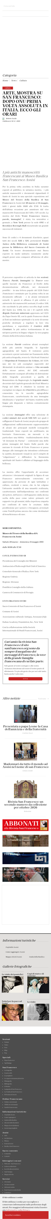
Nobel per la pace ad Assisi (12, 1002)
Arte (5, 1135)
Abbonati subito (9, 1187)
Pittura (6, 1141)
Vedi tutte (43, 699)
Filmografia (8, 1081)
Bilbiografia (8, 1084)
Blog (5, 1050)
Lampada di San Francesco (13, 1089)
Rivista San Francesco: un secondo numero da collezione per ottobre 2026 (25, 804)
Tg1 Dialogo (8, 1063)
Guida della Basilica (36, 957)
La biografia (8, 1070)
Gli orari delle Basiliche (11, 1122)
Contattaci (7, 1192)
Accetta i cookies (13, 1215)
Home (5, 80)
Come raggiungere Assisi (15, 952)
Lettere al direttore (10, 1166)
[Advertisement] (25, 45)
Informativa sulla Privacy (18, 1210)
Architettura (8, 1138)
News (13, 80)
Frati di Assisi (8, 1143)
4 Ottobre (7, 1086)
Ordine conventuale (10, 1102)
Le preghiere (8, 1075)
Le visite (31, 1002)
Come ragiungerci (10, 1117)
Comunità (7, 1153)
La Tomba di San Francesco (13, 1092)
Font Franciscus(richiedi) (12, 1190)
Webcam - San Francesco (12, 1163)
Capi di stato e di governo (35, 975)
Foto (5, 1047)
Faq (5, 1053)
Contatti (7, 1156)
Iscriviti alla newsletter (11, 1169)
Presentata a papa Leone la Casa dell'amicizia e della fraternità (25, 728)
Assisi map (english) (10, 1128)
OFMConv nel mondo (11, 1104)
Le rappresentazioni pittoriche (14, 1078)
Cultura (23, 80)
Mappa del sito (9, 1174)
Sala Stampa (8, 1172)
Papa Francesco (9, 1060)
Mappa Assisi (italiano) (11, 1125)
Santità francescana (10, 1107)
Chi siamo (7, 1182)
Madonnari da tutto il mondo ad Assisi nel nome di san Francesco (26, 765)
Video (6, 1045)
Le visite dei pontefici (12, 974)
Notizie (6, 1042)
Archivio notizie (9, 1184)
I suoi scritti (8, 1073)
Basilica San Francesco (11, 1146)
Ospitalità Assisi (12, 947)
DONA (25, 679)
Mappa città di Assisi (14, 957)
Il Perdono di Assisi (10, 1094)
